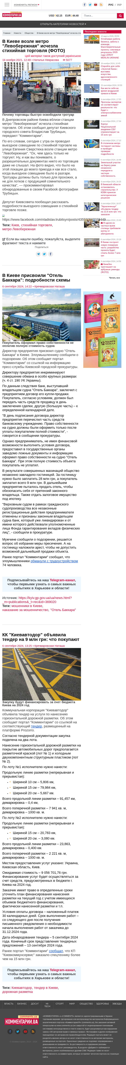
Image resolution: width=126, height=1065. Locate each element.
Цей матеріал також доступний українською (53, 55)
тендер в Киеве (46, 988)
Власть (8, 1003)
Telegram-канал (62, 580)
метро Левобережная (18, 229)
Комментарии (19, 1042)
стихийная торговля (36, 225)
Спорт (60, 1003)
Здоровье (102, 1003)
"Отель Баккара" (63, 610)
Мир (72, 1003)
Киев (15, 225)
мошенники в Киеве (27, 606)
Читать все (114, 278)
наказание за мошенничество (25, 610)
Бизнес (22, 1003)
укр (119, 5)
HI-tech (47, 1005)
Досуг (35, 1003)
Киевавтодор (22, 988)
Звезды (117, 1003)
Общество (86, 1003)
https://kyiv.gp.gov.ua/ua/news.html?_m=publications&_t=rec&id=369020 (37, 600)
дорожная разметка (17, 992)
